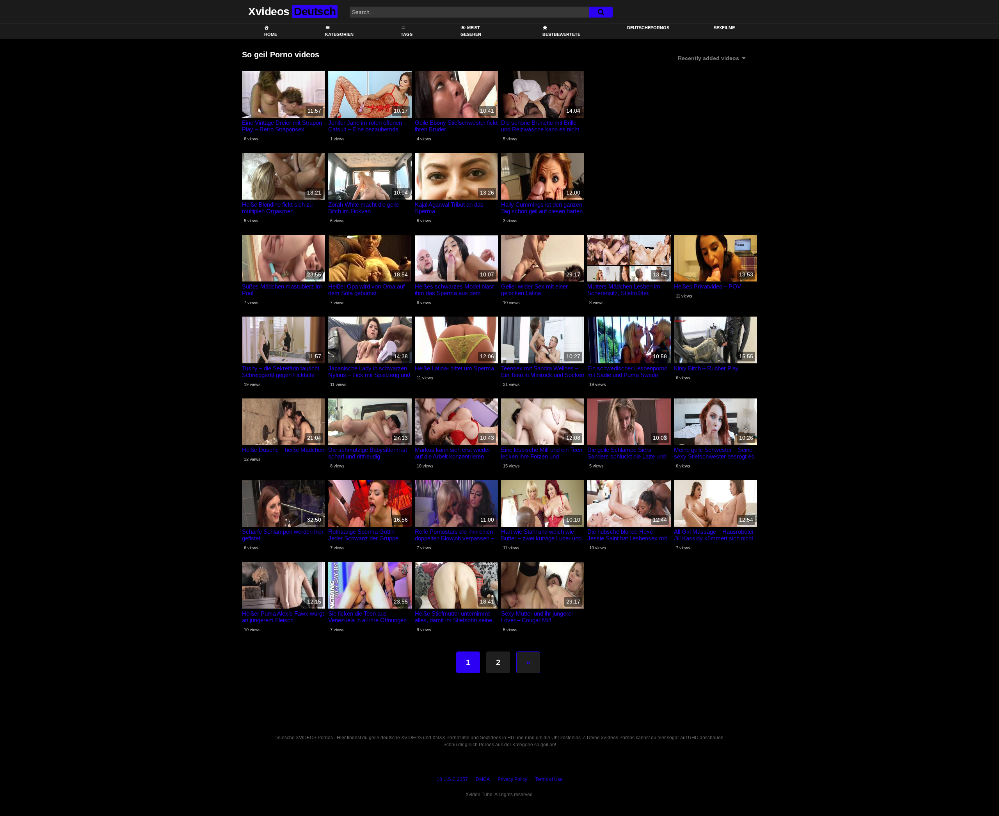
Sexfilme (724, 27)
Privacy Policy (512, 779)
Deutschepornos (648, 27)
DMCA (483, 779)
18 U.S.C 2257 (452, 779)
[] (601, 12)
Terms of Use (549, 779)
